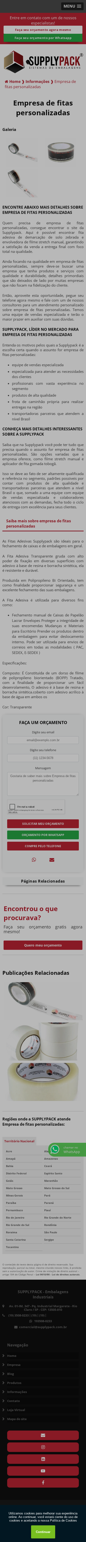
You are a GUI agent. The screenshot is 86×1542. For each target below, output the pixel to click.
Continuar (43, 1532)
